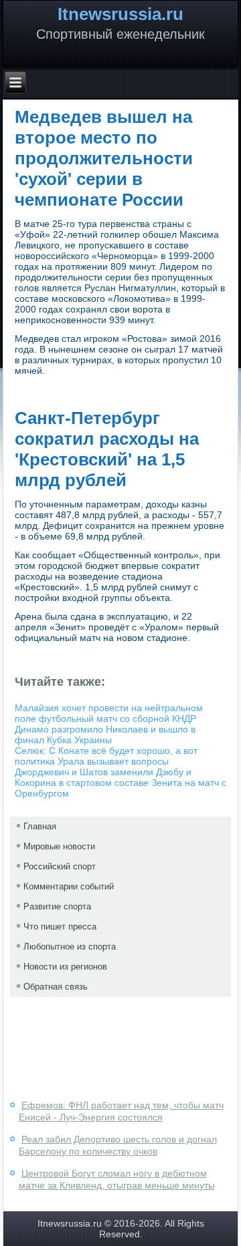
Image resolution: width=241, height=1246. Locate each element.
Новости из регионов (65, 967)
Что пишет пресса (59, 926)
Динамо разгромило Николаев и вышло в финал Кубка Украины (105, 734)
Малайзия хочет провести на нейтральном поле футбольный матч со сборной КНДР (109, 713)
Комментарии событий (68, 886)
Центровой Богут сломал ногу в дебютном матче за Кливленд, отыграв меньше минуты (117, 1179)
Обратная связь (55, 987)
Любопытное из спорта (69, 947)
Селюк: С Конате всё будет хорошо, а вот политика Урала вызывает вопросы (106, 756)
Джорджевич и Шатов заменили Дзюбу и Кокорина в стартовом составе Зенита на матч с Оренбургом (120, 783)
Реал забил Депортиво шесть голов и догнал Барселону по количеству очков (118, 1145)
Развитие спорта (57, 906)
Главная (39, 826)
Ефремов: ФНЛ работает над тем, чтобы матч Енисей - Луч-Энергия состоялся (121, 1111)
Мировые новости (59, 846)
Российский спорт (59, 866)
